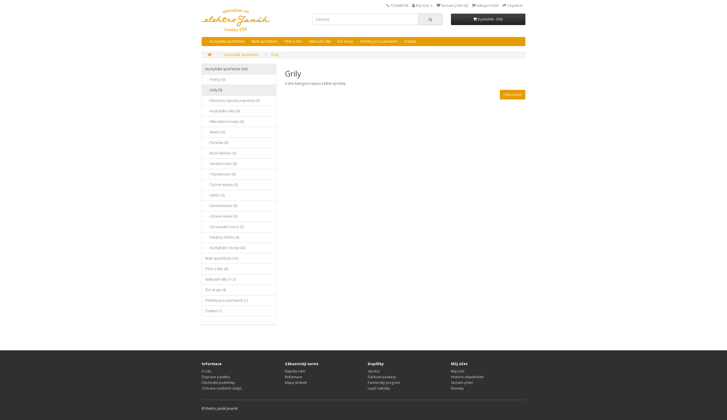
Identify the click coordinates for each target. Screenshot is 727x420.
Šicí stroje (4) (215, 289)
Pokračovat (513, 94)
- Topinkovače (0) (220, 174)
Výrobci (374, 371)
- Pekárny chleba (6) (222, 237)
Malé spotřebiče (265, 41)
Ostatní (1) (213, 311)
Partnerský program (384, 382)
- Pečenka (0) (216, 142)
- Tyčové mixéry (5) (221, 184)
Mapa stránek (296, 382)
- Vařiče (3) (215, 195)
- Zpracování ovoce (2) (224, 226)
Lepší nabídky (379, 388)
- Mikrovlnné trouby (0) (224, 121)
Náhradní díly (320, 41)
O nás (206, 371)
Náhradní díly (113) (220, 279)
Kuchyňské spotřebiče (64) (226, 69)
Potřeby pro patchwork (379, 41)
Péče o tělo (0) (216, 268)
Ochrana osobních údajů (221, 388)
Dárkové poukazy (382, 377)
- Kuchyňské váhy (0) (222, 111)
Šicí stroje (345, 41)
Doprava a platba (216, 377)
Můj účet (457, 371)
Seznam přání (462, 382)
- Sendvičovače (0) (221, 163)
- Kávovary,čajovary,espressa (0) (232, 100)
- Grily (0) (213, 90)
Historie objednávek (467, 377)
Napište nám (295, 371)
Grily (275, 54)
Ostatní (410, 41)
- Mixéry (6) (215, 132)
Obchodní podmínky (218, 382)
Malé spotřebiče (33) (221, 258)
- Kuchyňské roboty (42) (225, 247)
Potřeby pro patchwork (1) (226, 300)
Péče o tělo (293, 41)
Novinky (457, 388)
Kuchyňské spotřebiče (227, 41)
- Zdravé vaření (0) (221, 216)
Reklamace (293, 377)
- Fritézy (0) (215, 79)
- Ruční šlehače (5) (220, 153)
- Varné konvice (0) (221, 205)
